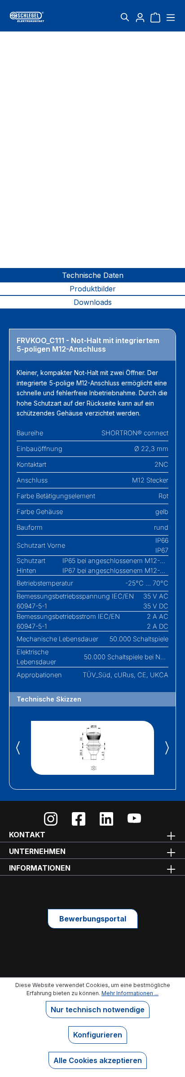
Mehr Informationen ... (130, 993)
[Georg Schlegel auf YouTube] (134, 819)
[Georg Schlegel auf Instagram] (51, 819)
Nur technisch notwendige (98, 1009)
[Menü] (169, 17)
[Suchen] (124, 17)
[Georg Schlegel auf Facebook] (78, 819)
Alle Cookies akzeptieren (97, 1060)
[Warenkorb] (155, 17)
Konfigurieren (97, 1034)
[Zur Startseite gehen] (37, 17)
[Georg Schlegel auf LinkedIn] (106, 819)
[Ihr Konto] (140, 17)
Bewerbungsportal (92, 918)
